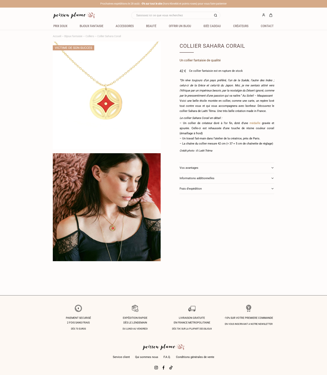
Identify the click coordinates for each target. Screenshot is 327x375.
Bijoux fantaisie (73, 36)
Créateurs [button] (240, 26)
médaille (254, 123)
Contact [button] (267, 26)
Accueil (57, 36)
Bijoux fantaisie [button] (91, 26)
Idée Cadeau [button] (212, 26)
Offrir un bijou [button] (180, 26)
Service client (121, 357)
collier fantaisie (195, 60)
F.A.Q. (167, 357)
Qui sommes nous (146, 357)
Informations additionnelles (197, 178)
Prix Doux (60, 26)
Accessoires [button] (125, 26)
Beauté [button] (151, 26)
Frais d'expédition (191, 188)
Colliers (90, 36)
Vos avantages (189, 168)
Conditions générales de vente (195, 357)
